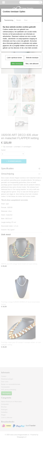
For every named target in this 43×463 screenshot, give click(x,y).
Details (18, 20)
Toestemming (8, 20)
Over (25, 20)
